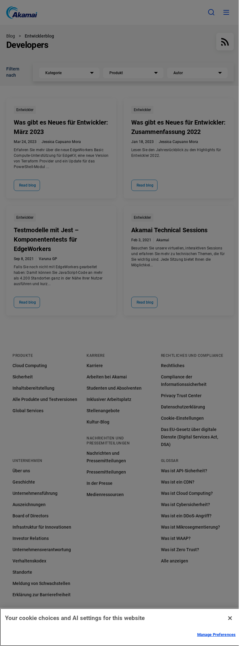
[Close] (230, 618)
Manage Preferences (216, 634)
